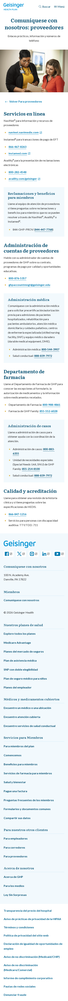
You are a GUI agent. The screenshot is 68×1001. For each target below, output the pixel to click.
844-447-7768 (43, 229)
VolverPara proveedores (25, 101)
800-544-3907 (50, 349)
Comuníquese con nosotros (21, 600)
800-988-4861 (51, 404)
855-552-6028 (48, 411)
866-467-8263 (17, 146)
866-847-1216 (17, 514)
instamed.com (18, 153)
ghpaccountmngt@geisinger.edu (29, 284)
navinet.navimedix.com (24, 132)
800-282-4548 (17, 172)
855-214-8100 (31, 468)
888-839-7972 (43, 355)
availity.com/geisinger (23, 178)
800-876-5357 (17, 278)
